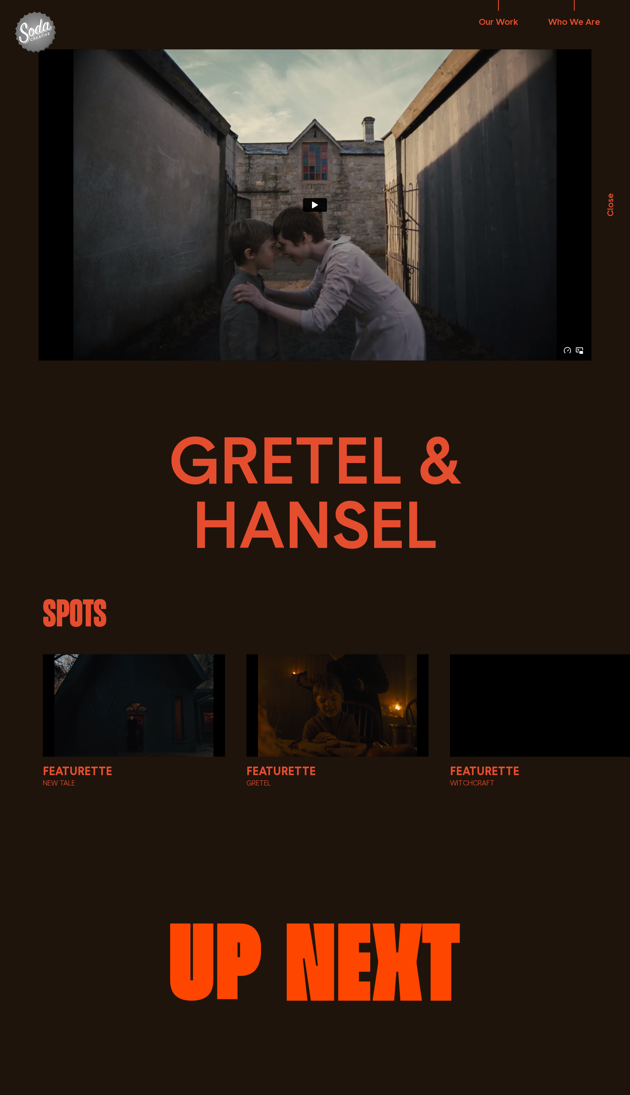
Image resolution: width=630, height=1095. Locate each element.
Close (610, 205)
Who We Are (574, 21)
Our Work (498, 21)
